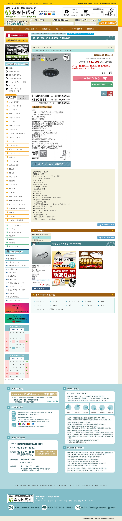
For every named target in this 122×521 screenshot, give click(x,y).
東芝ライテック (14, 246)
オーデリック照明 (75, 301)
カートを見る (85, 485)
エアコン (12, 85)
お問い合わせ (13, 255)
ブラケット (13, 129)
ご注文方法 (12, 272)
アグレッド (89, 305)
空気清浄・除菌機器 (16, 220)
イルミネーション (15, 153)
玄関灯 (11, 173)
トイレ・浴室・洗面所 (17, 133)
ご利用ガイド (13, 269)
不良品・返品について (16, 283)
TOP (16, 485)
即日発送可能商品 (15, 75)
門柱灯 (11, 169)
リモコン (12, 192)
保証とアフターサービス (16, 290)
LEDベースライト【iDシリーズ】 (15, 90)
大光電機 (88, 301)
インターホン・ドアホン (18, 204)
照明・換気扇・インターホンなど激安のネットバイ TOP (49, 33)
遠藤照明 (12, 239)
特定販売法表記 (13, 297)
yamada (56, 305)
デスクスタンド (14, 161)
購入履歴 (74, 15)
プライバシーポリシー (16, 300)
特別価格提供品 (14, 71)
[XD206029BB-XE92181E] (51, 159)
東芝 (70, 305)
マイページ (74, 10)
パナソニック (41, 301)
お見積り (63, 485)
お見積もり (12, 259)
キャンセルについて (15, 286)
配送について (13, 279)
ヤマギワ (39, 305)
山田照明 (12, 243)
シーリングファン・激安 (17, 82)
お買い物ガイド (33, 485)
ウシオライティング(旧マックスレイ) (49, 309)
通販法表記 (44, 485)
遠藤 (102, 301)
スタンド (12, 157)
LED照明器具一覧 (15, 78)
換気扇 (11, 212)
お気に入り (74, 12)
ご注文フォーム (13, 262)
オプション (13, 189)
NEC (102, 305)
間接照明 (12, 181)
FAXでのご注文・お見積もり (18, 266)
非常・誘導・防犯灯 (16, 196)
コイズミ (56, 301)
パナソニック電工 (15, 225)
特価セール (13, 68)
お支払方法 (12, 276)
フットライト (14, 177)
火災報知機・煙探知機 (17, 208)
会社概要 (11, 293)
